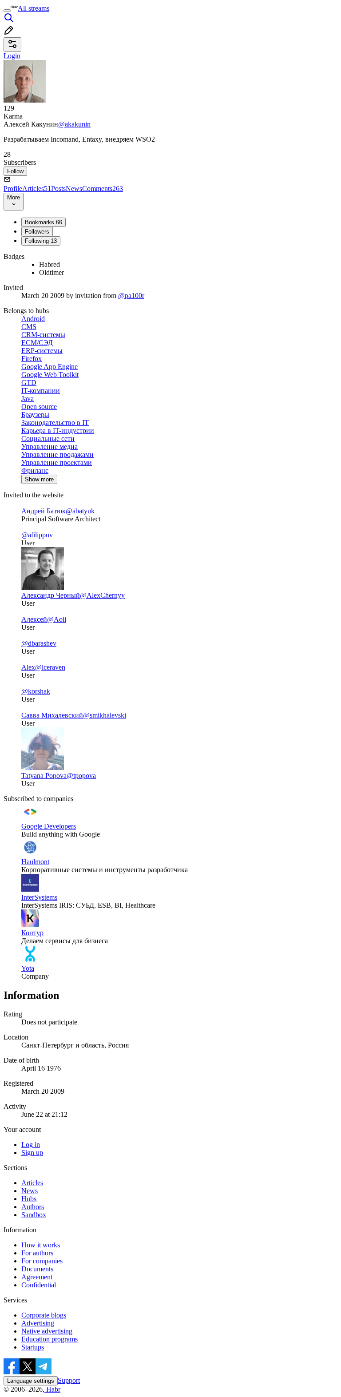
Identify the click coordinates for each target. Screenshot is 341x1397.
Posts (58, 188)
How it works (40, 1245)
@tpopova (81, 775)
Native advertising (46, 1331)
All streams (33, 8)
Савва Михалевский (52, 715)
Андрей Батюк (43, 511)
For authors (37, 1253)
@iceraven (50, 667)
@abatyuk (80, 511)
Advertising (37, 1323)
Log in (30, 1144)
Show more (39, 479)
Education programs (49, 1339)
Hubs (28, 1199)
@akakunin (74, 124)
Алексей (34, 619)
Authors (32, 1206)
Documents (37, 1269)
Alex (28, 667)
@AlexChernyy (102, 595)
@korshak (35, 691)
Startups (32, 1347)
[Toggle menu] (7, 10)
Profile (13, 188)
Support (69, 1380)
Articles (36, 188)
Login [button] (12, 56)
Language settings (30, 1380)
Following (41, 241)
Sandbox (33, 1214)
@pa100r (131, 295)
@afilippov (37, 535)
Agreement (36, 1277)
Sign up (32, 1152)
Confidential (38, 1285)
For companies (42, 1261)
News (74, 188)
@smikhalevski (104, 715)
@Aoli (56, 619)
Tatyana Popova (44, 775)
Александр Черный (50, 595)
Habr (52, 1389)
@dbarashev (38, 643)
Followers (37, 231)
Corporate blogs (43, 1315)
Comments (102, 188)
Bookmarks (43, 222)
